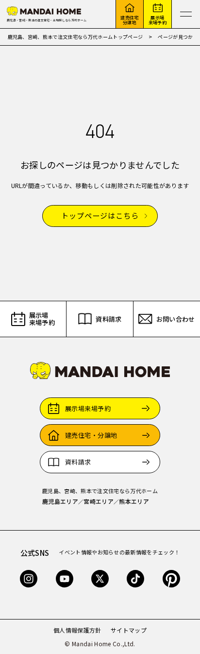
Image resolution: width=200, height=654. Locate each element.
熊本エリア (134, 501)
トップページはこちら (100, 216)
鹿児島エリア (60, 501)
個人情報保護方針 (77, 630)
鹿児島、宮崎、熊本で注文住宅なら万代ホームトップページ (75, 36)
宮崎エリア (98, 501)
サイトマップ (129, 630)
